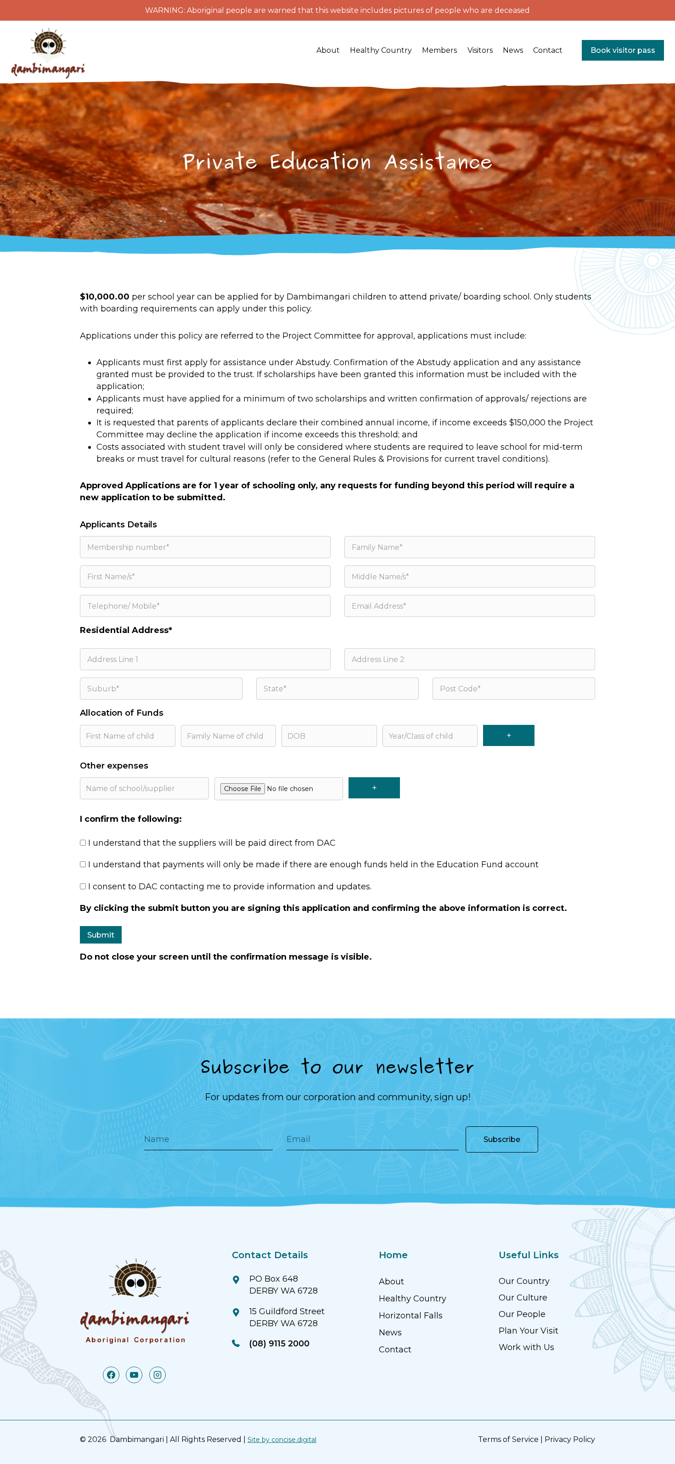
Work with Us (526, 1347)
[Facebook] (111, 1375)
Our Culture (523, 1298)
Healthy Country (412, 1299)
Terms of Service (508, 1439)
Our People (522, 1314)
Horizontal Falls (411, 1316)
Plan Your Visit (528, 1331)
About (391, 1282)
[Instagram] (157, 1375)
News (513, 50)
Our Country (524, 1281)
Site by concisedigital (282, 1440)
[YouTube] (134, 1375)
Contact (547, 50)
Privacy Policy (570, 1439)
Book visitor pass (623, 50)
